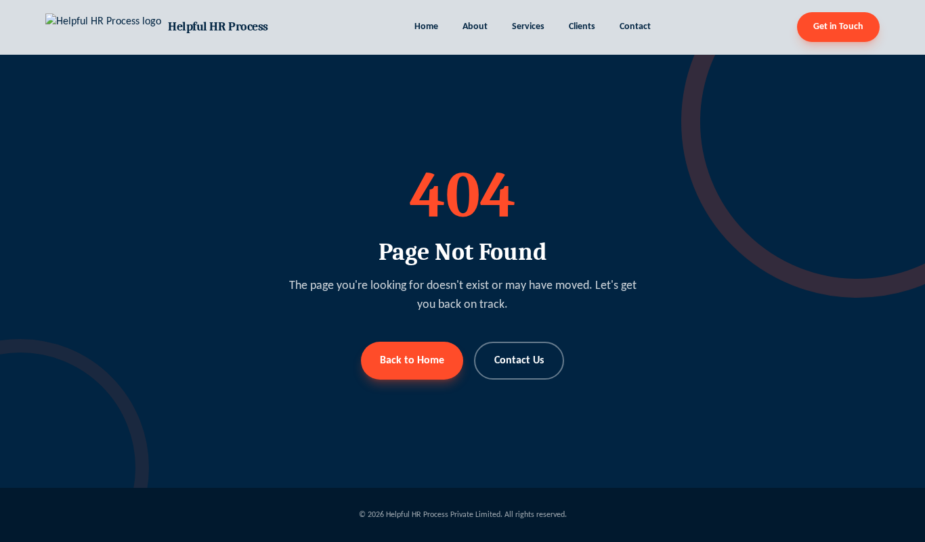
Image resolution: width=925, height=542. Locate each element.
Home (426, 27)
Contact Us (519, 360)
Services (528, 27)
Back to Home (412, 360)
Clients (582, 27)
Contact (635, 27)
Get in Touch (838, 27)
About (475, 27)
